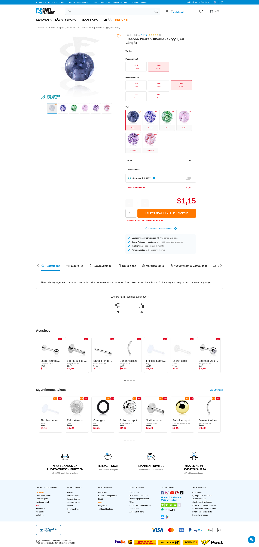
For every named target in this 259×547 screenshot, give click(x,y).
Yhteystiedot (197, 492)
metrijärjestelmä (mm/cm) (198, 2)
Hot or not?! (40, 509)
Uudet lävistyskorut (43, 496)
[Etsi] (156, 11)
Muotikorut (91, 19)
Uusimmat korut (42, 502)
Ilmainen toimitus (139, 3)
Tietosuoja (56, 541)
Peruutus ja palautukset (139, 499)
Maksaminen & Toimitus (139, 496)
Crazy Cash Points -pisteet (140, 505)
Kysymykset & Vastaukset (202, 496)
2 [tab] (128, 380)
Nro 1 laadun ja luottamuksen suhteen (110, 3)
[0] (201, 11)
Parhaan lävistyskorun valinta (204, 509)
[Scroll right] (38, 265)
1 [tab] (125, 380)
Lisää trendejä (216, 390)
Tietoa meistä (135, 509)
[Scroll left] (221, 265)
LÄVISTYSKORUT (66, 19)
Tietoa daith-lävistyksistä (202, 512)
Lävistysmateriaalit (199, 499)
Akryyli (144, 35)
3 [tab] (131, 380)
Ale (37, 505)
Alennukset (40, 512)
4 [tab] (133, 380)
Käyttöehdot (45, 541)
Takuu (132, 502)
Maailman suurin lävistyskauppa (50, 3)
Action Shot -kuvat (137, 512)
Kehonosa (44, 19)
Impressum (66, 541)
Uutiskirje (40, 515)
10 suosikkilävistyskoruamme (204, 505)
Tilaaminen (134, 492)
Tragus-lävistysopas (200, 515)
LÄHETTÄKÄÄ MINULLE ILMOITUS (167, 213)
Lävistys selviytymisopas (202, 502)
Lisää (107, 19)
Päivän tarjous (42, 499)
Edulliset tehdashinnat (79, 3)
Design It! (122, 19)
